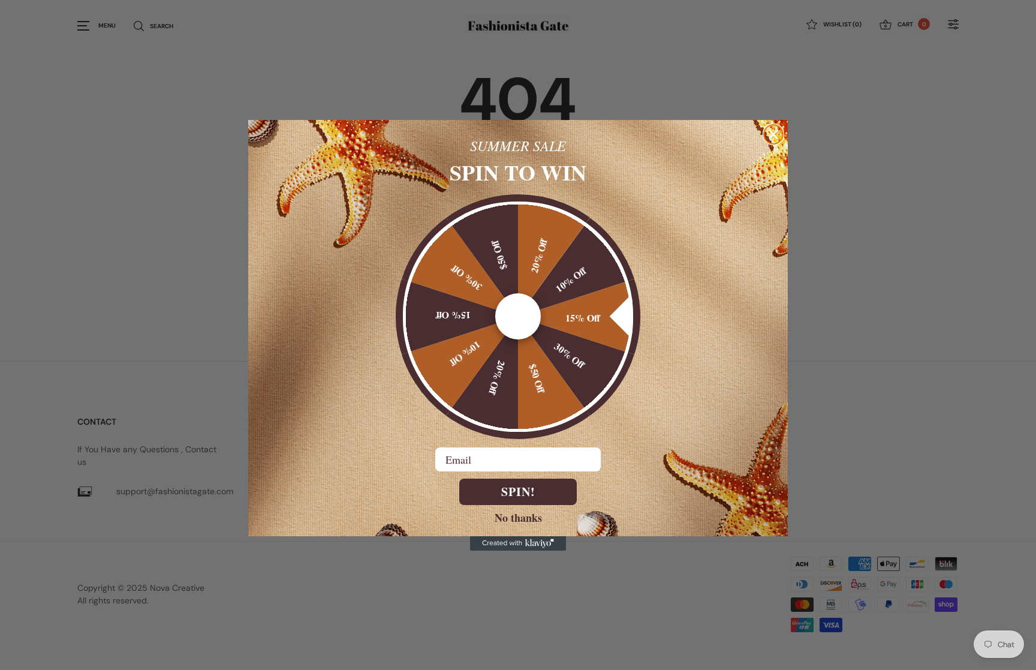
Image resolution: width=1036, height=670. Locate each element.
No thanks (518, 517)
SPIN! (518, 491)
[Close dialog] (773, 134)
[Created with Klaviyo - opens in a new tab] (518, 543)
